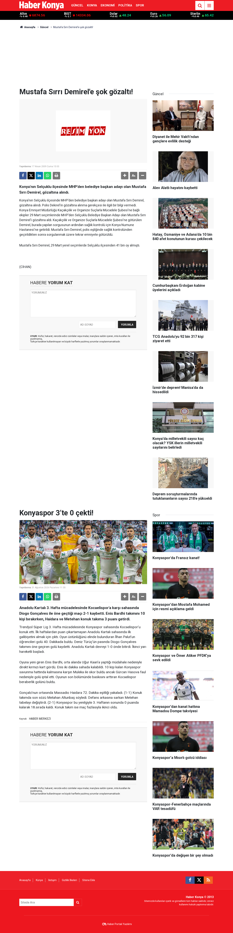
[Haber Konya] (41, 5)
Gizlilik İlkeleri (69, 880)
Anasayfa (29, 27)
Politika (125, 5)
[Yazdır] (56, 175)
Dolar (114, 14)
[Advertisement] (116, 60)
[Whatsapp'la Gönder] (47, 175)
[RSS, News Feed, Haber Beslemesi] (208, 880)
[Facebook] (23, 175)
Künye (39, 880)
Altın (23, 14)
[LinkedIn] (39, 175)
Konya (92, 5)
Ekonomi (108, 5)
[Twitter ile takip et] (199, 880)
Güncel (77, 5)
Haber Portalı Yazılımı (119, 924)
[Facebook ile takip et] (190, 880)
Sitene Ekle (88, 880)
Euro (153, 14)
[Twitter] (31, 175)
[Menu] (209, 5)
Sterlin (195, 14)
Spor (140, 5)
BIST (67, 14)
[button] (124, 175)
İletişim (52, 880)
